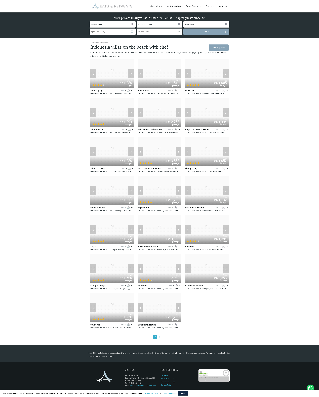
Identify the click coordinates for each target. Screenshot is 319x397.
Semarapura (144, 90)
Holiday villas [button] (155, 6)
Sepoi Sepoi (144, 207)
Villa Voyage (96, 90)
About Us (164, 376)
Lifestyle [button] (208, 6)
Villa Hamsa (96, 129)
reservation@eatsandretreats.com (143, 385)
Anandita (142, 285)
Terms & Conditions (170, 393)
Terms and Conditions (169, 382)
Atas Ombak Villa (194, 285)
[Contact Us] (310, 388)
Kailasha (189, 246)
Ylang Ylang (191, 168)
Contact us (222, 6)
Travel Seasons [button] (192, 6)
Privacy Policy (166, 385)
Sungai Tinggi (97, 285)
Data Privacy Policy (152, 393)
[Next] (164, 337)
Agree (183, 393)
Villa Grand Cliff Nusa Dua (151, 129)
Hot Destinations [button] (173, 6)
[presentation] (93, 73)
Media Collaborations (169, 379)
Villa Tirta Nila (97, 168)
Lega (93, 246)
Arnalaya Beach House (149, 168)
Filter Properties (219, 47)
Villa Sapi (95, 324)
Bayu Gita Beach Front (197, 129)
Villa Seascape (97, 207)
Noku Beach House (148, 246)
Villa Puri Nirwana (194, 207)
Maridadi (189, 90)
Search (206, 31)
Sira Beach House (147, 324)
